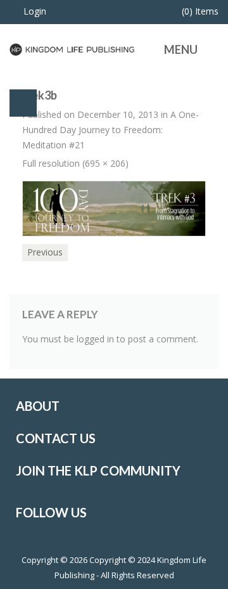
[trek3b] (114, 208)
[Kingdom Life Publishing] (72, 48)
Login (34, 11)
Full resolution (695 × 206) (75, 163)
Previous (45, 252)
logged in (95, 339)
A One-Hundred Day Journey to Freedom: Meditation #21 (110, 129)
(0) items (200, 11)
